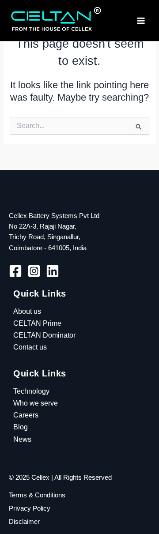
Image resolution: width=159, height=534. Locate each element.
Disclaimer (24, 521)
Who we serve (35, 403)
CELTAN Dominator (44, 335)
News (22, 439)
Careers (25, 415)
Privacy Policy (29, 508)
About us (27, 311)
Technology (31, 391)
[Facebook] (15, 271)
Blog (20, 427)
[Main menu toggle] (141, 20)
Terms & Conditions (37, 495)
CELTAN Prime (37, 323)
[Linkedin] (52, 271)
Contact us (30, 347)
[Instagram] (34, 271)
